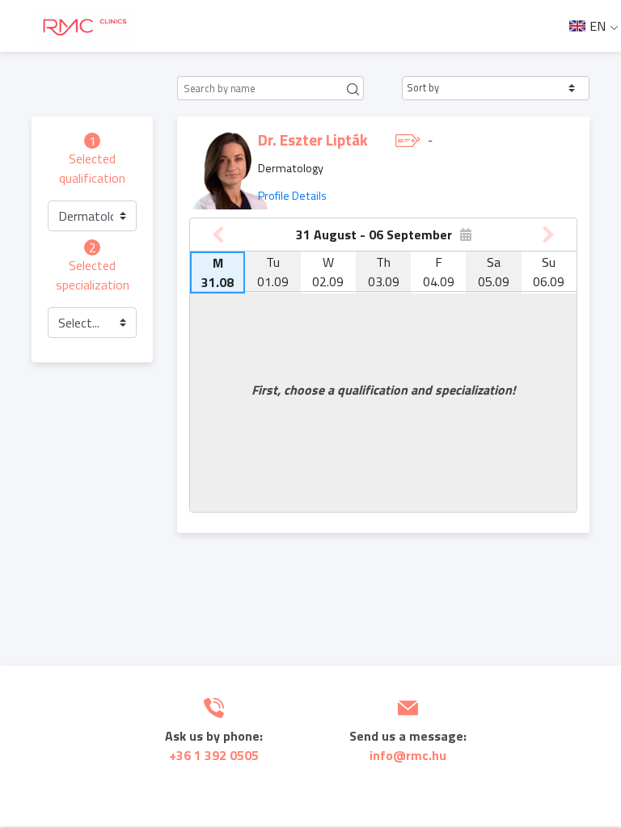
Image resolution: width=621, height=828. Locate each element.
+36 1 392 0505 (214, 755)
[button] (496, 88)
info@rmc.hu (408, 755)
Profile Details (292, 196)
